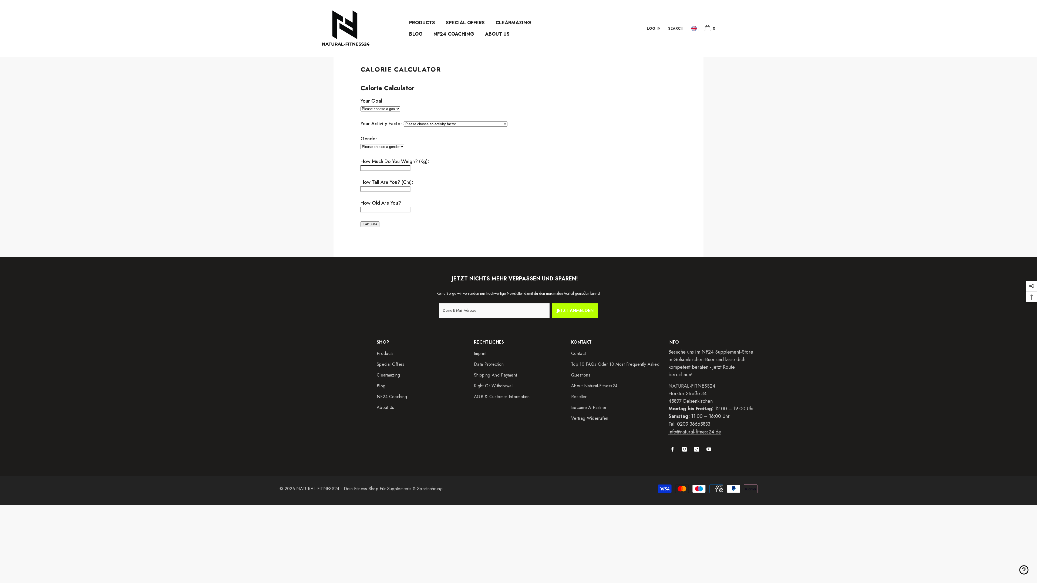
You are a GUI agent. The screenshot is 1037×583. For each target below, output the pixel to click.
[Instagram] (685, 449)
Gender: (370, 138)
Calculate (370, 224)
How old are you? (381, 202)
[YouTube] (709, 449)
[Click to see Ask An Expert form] (1024, 570)
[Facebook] (672, 449)
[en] (694, 28)
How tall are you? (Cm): (387, 182)
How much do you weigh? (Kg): (395, 161)
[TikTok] (697, 449)
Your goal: (372, 100)
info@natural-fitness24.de (694, 431)
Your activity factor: (382, 123)
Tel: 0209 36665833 (689, 424)
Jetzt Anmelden (575, 310)
